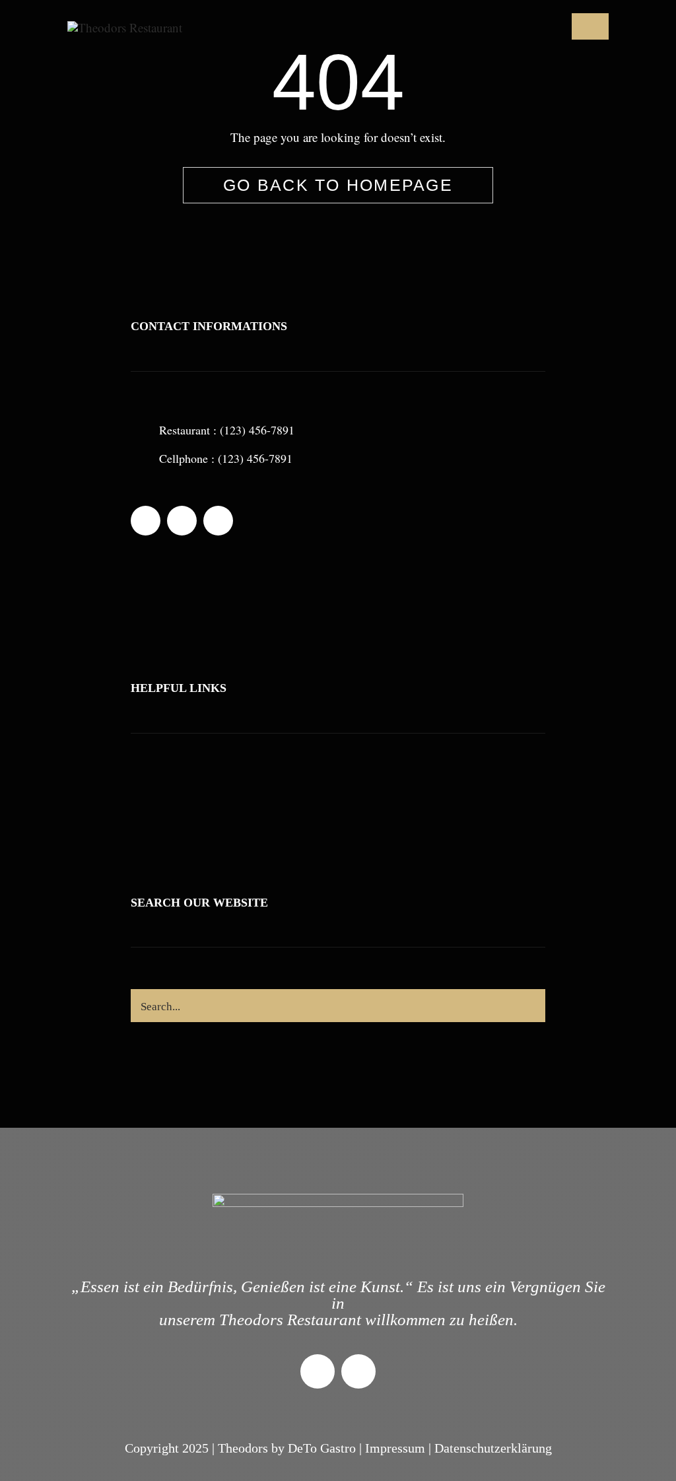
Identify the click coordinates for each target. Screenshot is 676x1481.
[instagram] (218, 520)
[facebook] (145, 520)
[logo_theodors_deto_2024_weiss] (124, 27)
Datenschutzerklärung (493, 1448)
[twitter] (182, 520)
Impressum (395, 1448)
